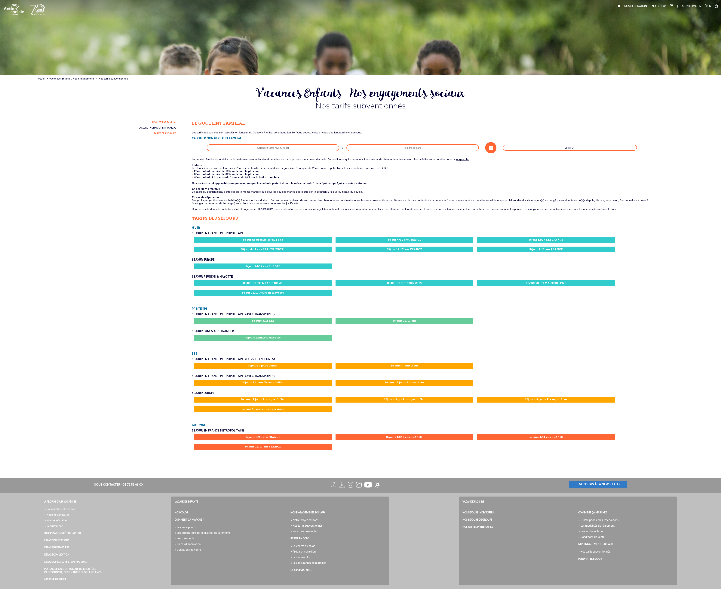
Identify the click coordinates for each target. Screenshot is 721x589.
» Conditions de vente (188, 549)
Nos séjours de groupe (477, 520)
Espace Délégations (56, 540)
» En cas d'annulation (188, 544)
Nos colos (659, 6)
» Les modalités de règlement (597, 525)
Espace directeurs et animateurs (65, 562)
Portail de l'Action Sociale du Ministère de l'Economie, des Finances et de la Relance (72, 571)
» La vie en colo (300, 557)
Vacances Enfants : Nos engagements (71, 78)
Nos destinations (636, 6)
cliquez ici (462, 159)
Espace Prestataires (56, 547)
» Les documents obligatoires (309, 563)
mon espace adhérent (697, 6)
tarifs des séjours (165, 133)
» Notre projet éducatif (305, 520)
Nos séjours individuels (478, 512)
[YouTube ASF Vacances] (368, 485)
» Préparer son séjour (304, 551)
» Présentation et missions (61, 509)
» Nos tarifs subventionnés (307, 525)
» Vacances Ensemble (304, 531)
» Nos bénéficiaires (56, 520)
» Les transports (185, 538)
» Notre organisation (57, 514)
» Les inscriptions (185, 527)
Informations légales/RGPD (62, 533)
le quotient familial (164, 122)
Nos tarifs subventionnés (113, 78)
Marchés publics (55, 579)
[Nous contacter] (377, 485)
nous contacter (107, 485)
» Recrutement (54, 526)
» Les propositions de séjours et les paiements (203, 532)
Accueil (41, 78)
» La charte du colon (303, 546)
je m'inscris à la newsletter (598, 484)
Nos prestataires (301, 570)
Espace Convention (56, 554)
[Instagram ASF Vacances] (350, 485)
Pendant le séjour (590, 559)
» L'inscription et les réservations (599, 520)
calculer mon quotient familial (157, 128)
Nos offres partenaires (477, 527)
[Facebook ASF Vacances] (333, 485)
